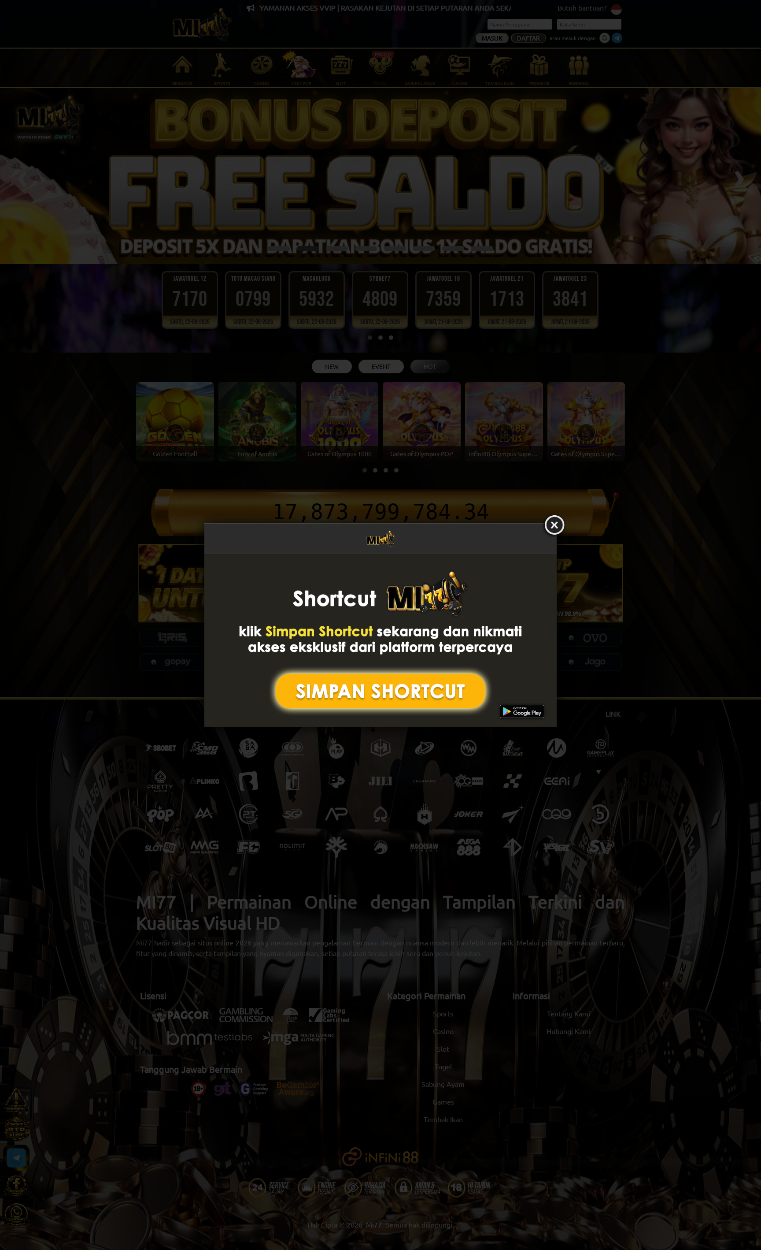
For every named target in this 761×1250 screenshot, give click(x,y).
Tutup (554, 525)
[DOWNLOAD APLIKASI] (380, 640)
